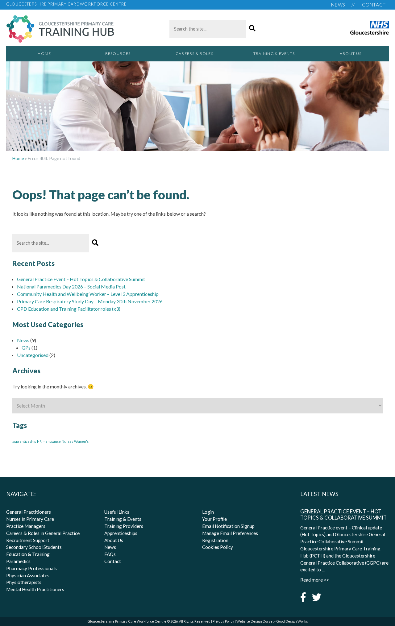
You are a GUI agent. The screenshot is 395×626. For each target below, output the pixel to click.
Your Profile (214, 519)
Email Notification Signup (228, 526)
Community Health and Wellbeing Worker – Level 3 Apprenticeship (88, 294)
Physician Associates (27, 575)
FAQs (110, 554)
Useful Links (116, 512)
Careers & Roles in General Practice (43, 533)
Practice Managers (25, 526)
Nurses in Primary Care (30, 519)
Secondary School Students (34, 547)
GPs (26, 347)
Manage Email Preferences (230, 533)
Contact (374, 4)
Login (208, 512)
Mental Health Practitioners (35, 589)
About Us (350, 53)
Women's (81, 441)
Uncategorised (32, 355)
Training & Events (274, 53)
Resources (118, 53)
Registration (215, 540)
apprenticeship (24, 441)
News (338, 4)
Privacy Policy (223, 621)
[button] (252, 28)
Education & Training (28, 554)
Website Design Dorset (255, 621)
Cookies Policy (217, 547)
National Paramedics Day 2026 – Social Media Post (71, 286)
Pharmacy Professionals (31, 568)
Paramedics (18, 561)
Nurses (67, 441)
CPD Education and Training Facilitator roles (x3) (68, 309)
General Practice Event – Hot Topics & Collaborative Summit (81, 279)
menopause (52, 441)
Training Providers (123, 526)
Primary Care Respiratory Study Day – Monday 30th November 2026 (90, 301)
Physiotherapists (23, 582)
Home (44, 53)
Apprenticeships (120, 533)
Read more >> (314, 579)
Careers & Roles (194, 53)
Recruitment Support (27, 540)
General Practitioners (28, 512)
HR (39, 441)
